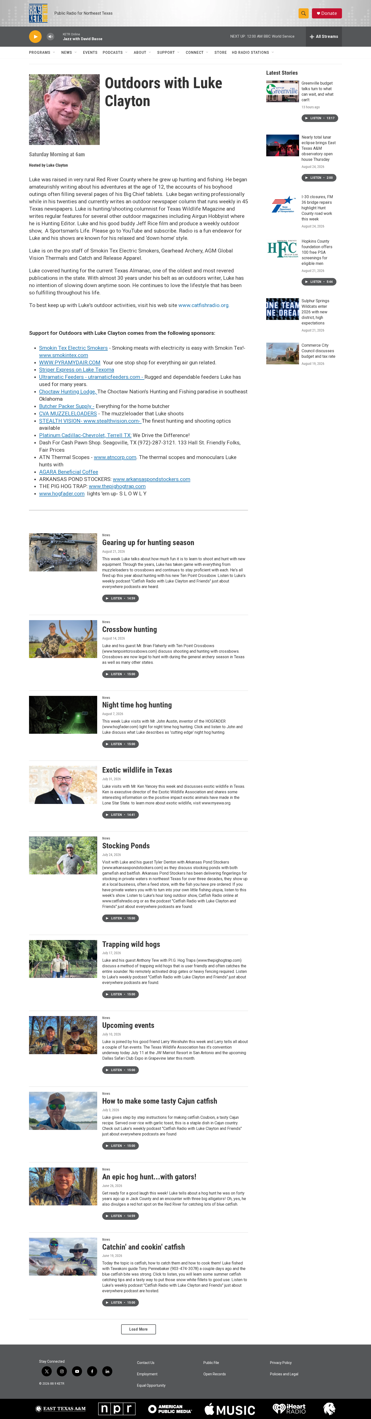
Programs (39, 52)
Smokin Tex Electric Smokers (73, 348)
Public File (211, 1363)
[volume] (50, 36)
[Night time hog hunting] (63, 715)
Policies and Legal (284, 1374)
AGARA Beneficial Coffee (68, 472)
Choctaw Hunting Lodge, (68, 392)
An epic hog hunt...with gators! (149, 1176)
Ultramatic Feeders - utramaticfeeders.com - (91, 377)
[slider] (58, 36)
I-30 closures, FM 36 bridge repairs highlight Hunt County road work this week (317, 207)
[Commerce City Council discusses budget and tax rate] (282, 353)
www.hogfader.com (62, 494)
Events (90, 52)
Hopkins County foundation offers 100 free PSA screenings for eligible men (317, 252)
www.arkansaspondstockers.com (151, 479)
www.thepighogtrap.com (117, 486)
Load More (138, 1329)
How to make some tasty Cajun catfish (159, 1101)
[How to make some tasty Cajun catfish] (63, 1111)
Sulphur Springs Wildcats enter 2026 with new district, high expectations (315, 311)
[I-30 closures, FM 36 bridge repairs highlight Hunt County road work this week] (282, 205)
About (140, 52)
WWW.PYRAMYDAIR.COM (69, 363)
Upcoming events (128, 1025)
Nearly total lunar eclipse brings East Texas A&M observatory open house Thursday (319, 148)
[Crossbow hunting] (63, 639)
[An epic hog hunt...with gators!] (63, 1186)
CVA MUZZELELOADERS (68, 414)
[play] (35, 37)
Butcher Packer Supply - (66, 406)
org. (225, 305)
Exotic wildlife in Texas (137, 770)
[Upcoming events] (63, 1035)
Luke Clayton (57, 165)
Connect (195, 52)
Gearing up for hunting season (148, 542)
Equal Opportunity (151, 1385)
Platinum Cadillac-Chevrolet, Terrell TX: (85, 435)
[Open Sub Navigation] (54, 52)
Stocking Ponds (126, 845)
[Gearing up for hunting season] (63, 552)
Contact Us (145, 1363)
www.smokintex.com (63, 355)
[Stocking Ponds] (63, 855)
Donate (329, 13)
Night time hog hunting (137, 704)
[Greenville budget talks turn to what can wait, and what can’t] (282, 91)
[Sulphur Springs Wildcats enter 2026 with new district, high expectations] (282, 309)
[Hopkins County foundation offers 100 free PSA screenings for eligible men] (282, 249)
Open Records (214, 1374)
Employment (147, 1374)
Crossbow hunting (129, 629)
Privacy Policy (281, 1363)
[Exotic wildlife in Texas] (63, 785)
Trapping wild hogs (131, 944)
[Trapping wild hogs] (63, 959)
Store (221, 52)
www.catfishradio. (199, 305)
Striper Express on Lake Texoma (76, 370)
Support (166, 52)
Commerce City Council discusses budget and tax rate (318, 351)
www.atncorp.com (115, 457)
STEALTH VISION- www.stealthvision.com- (90, 421)
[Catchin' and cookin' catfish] (63, 1257)
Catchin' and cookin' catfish (143, 1247)
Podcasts (113, 52)
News (66, 52)
